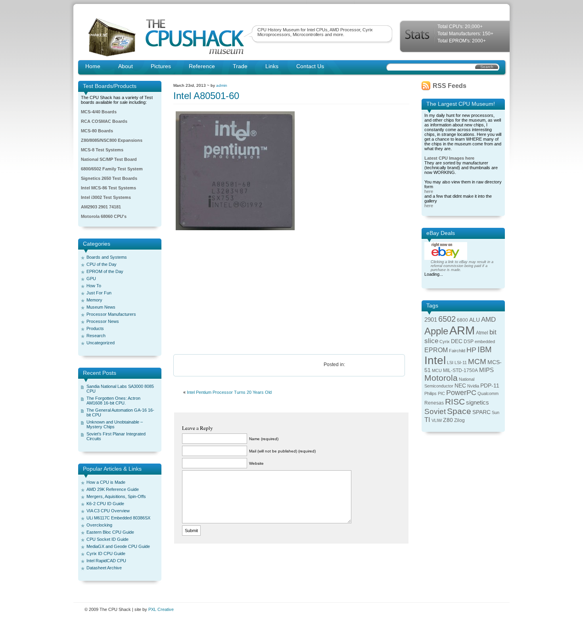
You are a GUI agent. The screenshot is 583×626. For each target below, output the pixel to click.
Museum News (100, 307)
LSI (450, 362)
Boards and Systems (106, 257)
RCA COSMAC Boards (104, 121)
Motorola (441, 377)
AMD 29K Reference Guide (112, 489)
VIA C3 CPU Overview (108, 510)
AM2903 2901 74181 (101, 206)
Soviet (435, 411)
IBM (485, 349)
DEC (456, 341)
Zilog (459, 420)
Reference (202, 66)
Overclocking (99, 525)
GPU (91, 278)
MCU (437, 370)
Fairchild (457, 350)
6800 (462, 320)
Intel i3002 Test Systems (106, 197)
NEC (460, 386)
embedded (485, 341)
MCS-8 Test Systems (102, 149)
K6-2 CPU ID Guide (105, 503)
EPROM (436, 350)
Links (271, 66)
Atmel (482, 333)
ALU (474, 320)
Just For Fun (98, 292)
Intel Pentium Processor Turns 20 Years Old (229, 392)
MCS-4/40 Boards (99, 111)
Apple (436, 331)
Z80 (448, 420)
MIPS (486, 370)
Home (92, 66)
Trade (240, 66)
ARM (462, 330)
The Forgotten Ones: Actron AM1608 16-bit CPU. (113, 400)
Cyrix (444, 341)
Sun (495, 412)
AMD (488, 319)
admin (221, 85)
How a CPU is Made (105, 482)
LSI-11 (461, 362)
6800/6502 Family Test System (112, 168)
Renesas (434, 403)
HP (471, 350)
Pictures (161, 66)
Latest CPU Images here (449, 158)
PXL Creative (161, 609)
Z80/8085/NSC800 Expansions (111, 140)
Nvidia (473, 386)
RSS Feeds (449, 85)
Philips (430, 393)
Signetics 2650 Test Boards (109, 178)
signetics (477, 402)
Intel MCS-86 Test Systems (108, 187)
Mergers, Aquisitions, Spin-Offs (116, 496)
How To (93, 285)
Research (95, 335)
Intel (435, 360)
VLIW (436, 420)
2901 (430, 320)
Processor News (102, 321)
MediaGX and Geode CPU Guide (118, 546)
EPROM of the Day (104, 271)
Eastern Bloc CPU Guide (110, 532)
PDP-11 (489, 386)
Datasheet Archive (104, 567)
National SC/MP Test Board (109, 159)
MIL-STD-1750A (460, 370)
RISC (455, 401)
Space (459, 411)
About (125, 66)
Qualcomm (488, 393)
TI (427, 420)
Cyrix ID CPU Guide (105, 553)
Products (95, 328)
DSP (469, 341)
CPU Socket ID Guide (107, 539)
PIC (441, 393)
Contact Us (310, 66)
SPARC (481, 412)
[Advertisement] (291, 292)
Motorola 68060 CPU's (104, 216)
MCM (477, 361)
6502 (447, 319)
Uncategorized (100, 342)
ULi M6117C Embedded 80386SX (118, 517)
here (428, 191)
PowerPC (461, 393)
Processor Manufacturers (111, 314)
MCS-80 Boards (97, 130)
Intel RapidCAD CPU (106, 560)
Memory (94, 300)
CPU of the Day (101, 264)
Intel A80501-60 (206, 95)
